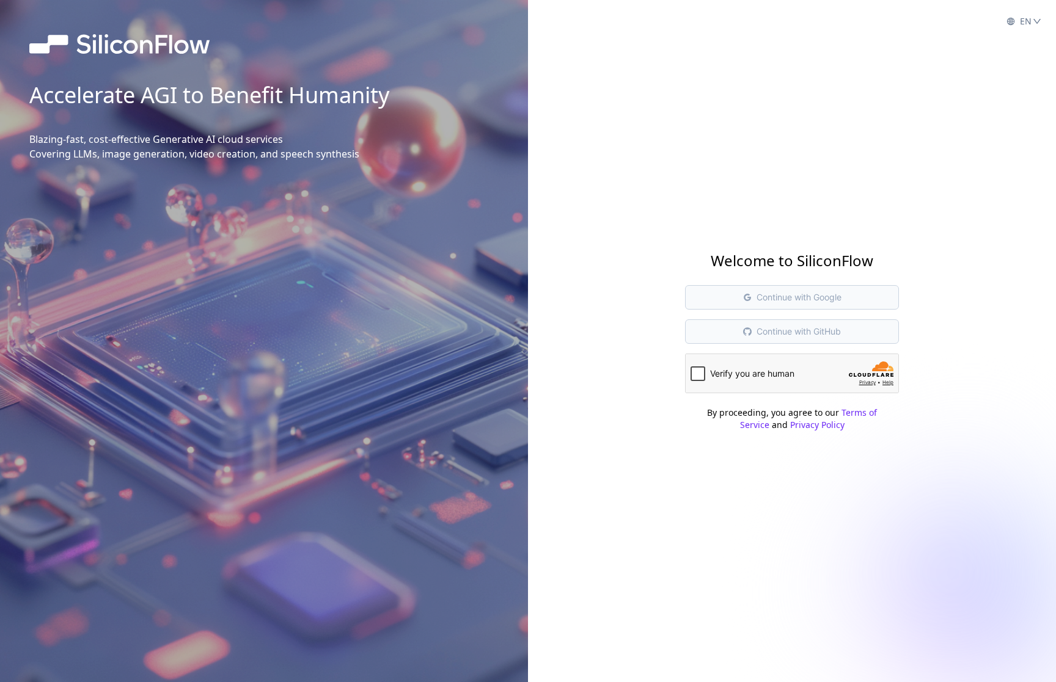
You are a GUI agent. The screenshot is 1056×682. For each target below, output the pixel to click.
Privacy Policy (817, 424)
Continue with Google (799, 297)
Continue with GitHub (799, 331)
